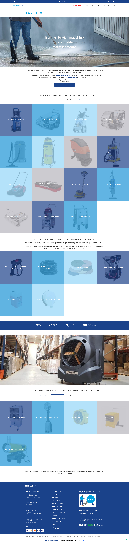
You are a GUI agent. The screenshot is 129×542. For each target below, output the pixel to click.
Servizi (93, 5)
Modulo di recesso (56, 524)
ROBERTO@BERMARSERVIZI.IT (32, 502)
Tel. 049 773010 (29, 520)
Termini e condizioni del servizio (58, 518)
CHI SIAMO (54, 494)
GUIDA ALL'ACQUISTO (57, 500)
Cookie (76, 536)
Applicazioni (111, 5)
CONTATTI (54, 515)
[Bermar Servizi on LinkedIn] (58, 528)
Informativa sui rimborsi (57, 521)
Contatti (66, 1)
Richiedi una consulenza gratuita (64, 85)
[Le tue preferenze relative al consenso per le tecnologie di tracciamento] (126, 539)
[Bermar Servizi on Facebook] (53, 528)
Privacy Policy (71, 536)
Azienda (86, 5)
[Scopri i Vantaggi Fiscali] (35, 531)
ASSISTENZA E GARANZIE (57, 509)
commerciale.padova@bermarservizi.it (33, 517)
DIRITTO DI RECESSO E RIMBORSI (59, 512)
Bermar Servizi (31, 536)
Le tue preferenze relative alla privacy (70, 540)
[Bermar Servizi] (19, 6)
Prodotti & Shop (76, 5)
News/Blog (60, 1)
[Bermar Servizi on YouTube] (56, 528)
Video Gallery (101, 5)
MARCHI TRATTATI (56, 497)
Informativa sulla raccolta (51, 540)
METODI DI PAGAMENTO (57, 503)
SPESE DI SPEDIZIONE (57, 506)
